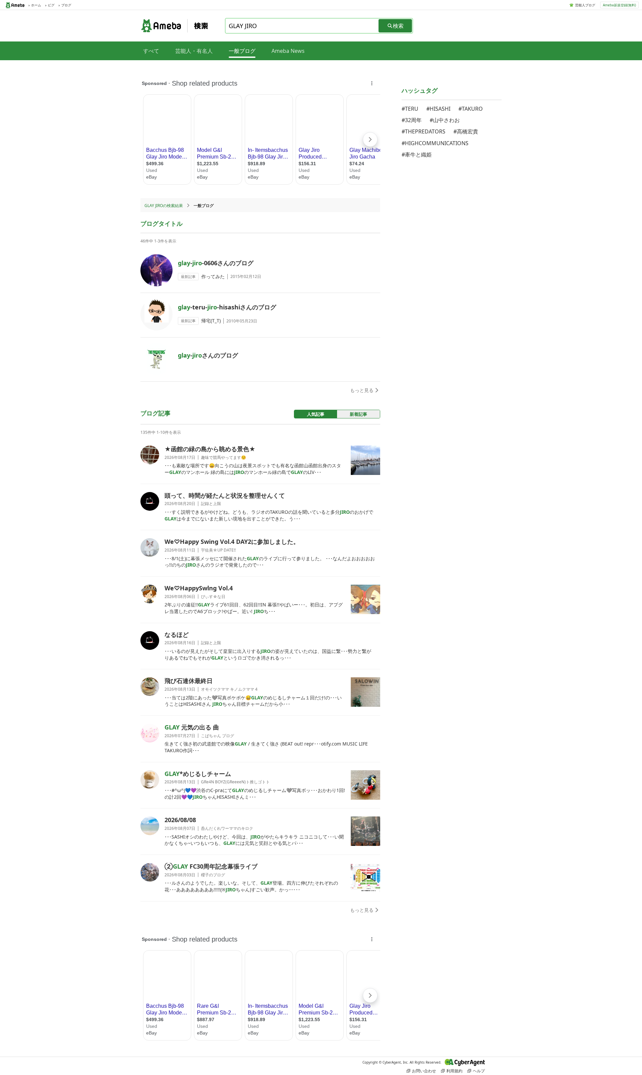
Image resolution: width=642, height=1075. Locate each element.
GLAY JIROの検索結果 (163, 205)
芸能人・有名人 (194, 51)
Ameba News (288, 51)
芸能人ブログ (585, 5)
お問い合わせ (424, 1071)
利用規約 (454, 1071)
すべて (151, 51)
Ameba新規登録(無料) (619, 5)
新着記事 (358, 414)
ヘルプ (479, 1071)
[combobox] (302, 25)
